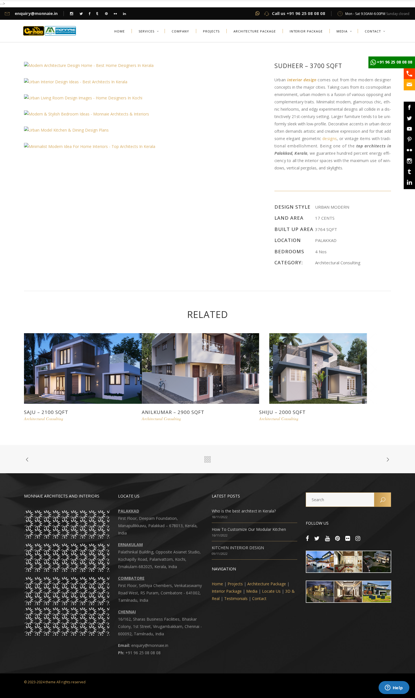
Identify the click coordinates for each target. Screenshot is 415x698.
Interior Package (227, 591)
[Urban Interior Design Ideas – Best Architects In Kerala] (75, 81)
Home (217, 583)
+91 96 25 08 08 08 (394, 62)
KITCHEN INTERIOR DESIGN (238, 547)
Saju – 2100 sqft (46, 412)
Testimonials (236, 598)
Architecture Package (266, 583)
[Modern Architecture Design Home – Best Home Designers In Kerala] (89, 65)
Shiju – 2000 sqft (282, 412)
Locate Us (271, 591)
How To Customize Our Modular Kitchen (249, 529)
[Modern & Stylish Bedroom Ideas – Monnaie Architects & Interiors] (86, 113)
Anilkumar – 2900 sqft (173, 412)
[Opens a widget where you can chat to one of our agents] (393, 688)
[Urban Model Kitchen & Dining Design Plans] (66, 129)
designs (329, 138)
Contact (259, 598)
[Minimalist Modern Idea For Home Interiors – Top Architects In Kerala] (89, 146)
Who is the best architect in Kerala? (244, 511)
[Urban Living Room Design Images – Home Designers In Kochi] (83, 97)
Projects (235, 583)
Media (251, 591)
